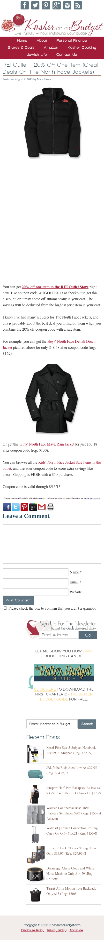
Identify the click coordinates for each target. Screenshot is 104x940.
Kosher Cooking (82, 47)
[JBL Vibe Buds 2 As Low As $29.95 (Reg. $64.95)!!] (36, 774)
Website (76, 591)
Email (74, 581)
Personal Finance (72, 40)
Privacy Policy (57, 930)
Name (74, 571)
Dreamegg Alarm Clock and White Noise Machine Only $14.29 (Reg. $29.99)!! (70, 873)
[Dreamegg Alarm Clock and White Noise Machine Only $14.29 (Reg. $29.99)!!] (36, 875)
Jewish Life (37, 54)
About (42, 40)
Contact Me (66, 54)
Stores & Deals (21, 47)
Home (22, 40)
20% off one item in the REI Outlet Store (55, 286)
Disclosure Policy (32, 930)
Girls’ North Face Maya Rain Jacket (47, 443)
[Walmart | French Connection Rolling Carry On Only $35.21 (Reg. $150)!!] (36, 834)
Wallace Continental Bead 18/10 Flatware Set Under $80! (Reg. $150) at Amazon (73, 813)
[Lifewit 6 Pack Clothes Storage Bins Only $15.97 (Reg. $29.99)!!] (36, 854)
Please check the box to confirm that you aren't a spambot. (52, 608)
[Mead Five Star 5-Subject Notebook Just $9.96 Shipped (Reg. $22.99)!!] (36, 754)
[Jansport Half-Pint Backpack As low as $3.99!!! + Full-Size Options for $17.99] (36, 794)
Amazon (51, 47)
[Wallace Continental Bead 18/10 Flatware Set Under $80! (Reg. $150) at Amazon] (36, 814)
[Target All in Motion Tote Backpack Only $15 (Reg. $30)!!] (36, 895)
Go (88, 635)
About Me (76, 930)
